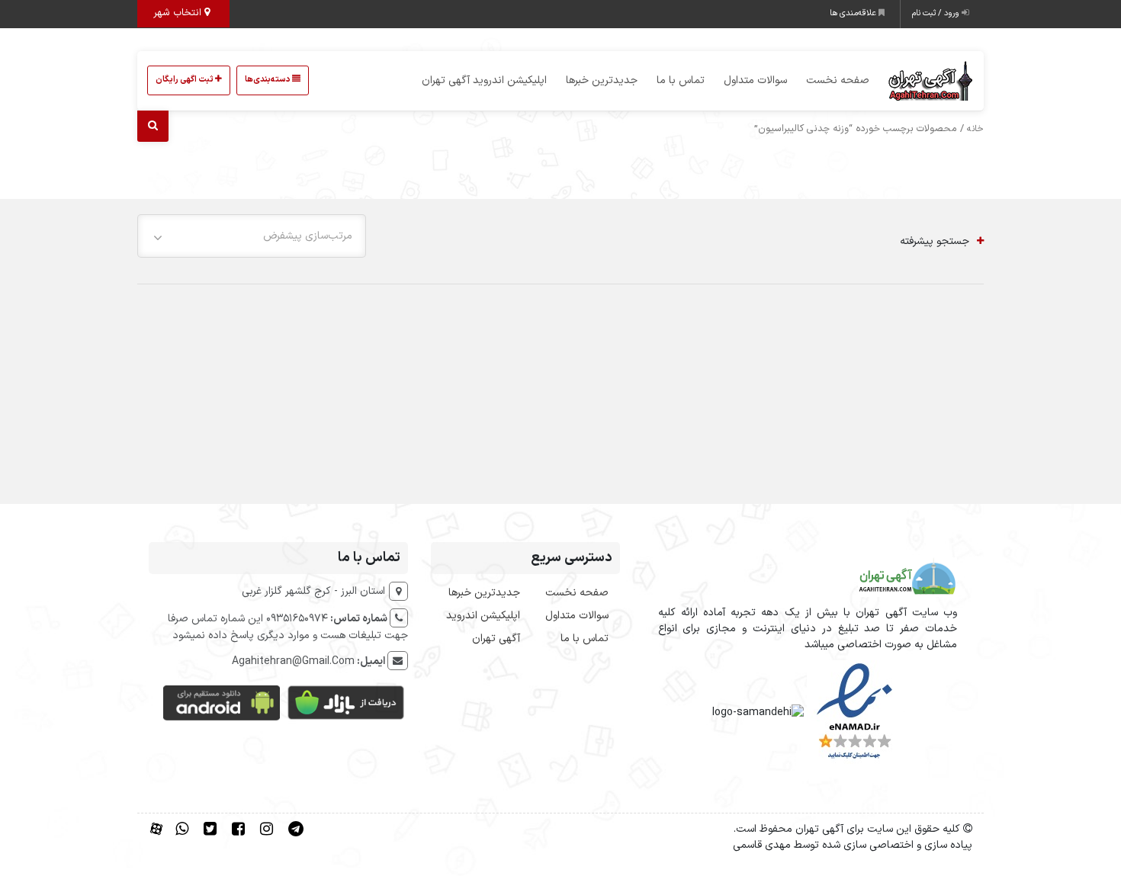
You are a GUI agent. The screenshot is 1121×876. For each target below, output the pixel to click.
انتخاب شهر (178, 13)
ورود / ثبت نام (937, 13)
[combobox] (251, 236)
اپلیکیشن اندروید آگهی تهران (484, 80)
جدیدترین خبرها (602, 80)
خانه (975, 129)
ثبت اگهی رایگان (185, 79)
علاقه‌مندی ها (854, 13)
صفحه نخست (837, 80)
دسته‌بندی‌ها (268, 79)
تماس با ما (681, 80)
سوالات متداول (755, 80)
